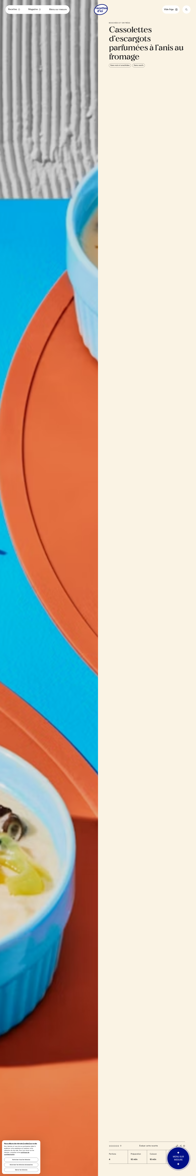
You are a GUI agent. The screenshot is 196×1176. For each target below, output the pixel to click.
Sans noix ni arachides (120, 65)
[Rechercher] (186, 9)
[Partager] (181, 1145)
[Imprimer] (184, 1146)
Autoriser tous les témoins (21, 1159)
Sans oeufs (138, 65)
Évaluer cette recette (148, 1146)
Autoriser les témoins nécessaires (21, 1164)
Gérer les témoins (21, 1170)
